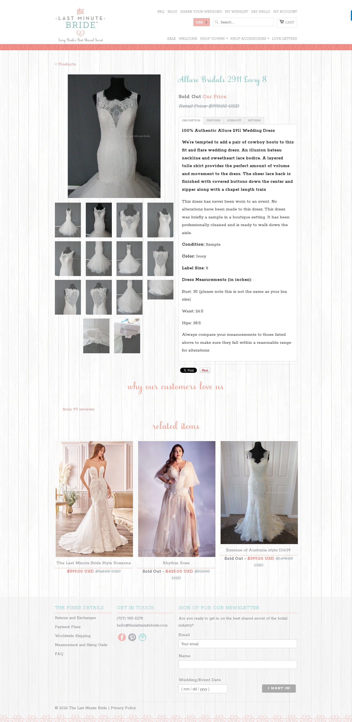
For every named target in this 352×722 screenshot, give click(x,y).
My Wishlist (236, 12)
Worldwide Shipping (72, 636)
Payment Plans (68, 627)
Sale (171, 39)
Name (184, 656)
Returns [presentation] (254, 120)
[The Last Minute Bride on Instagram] (142, 637)
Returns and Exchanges (75, 618)
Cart (289, 22)
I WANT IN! (279, 688)
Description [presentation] (191, 120)
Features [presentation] (214, 120)
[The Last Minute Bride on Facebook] (122, 637)
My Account (285, 12)
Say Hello (260, 12)
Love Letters (284, 39)
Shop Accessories (249, 39)
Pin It (205, 370)
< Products (65, 64)
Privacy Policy (123, 708)
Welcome (188, 39)
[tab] (191, 120)
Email (184, 635)
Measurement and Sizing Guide (81, 645)
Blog (172, 12)
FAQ (160, 12)
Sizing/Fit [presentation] (234, 120)
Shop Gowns (213, 39)
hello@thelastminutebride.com (142, 625)
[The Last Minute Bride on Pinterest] (132, 637)
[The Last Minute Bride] (93, 26)
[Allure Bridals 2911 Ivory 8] (114, 136)
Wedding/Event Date (200, 680)
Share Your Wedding (201, 12)
